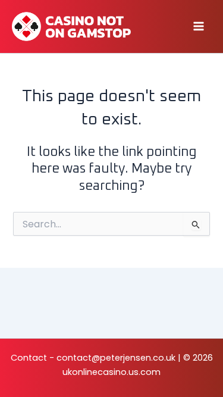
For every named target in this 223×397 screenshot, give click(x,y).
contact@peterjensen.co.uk (115, 358)
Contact (29, 358)
